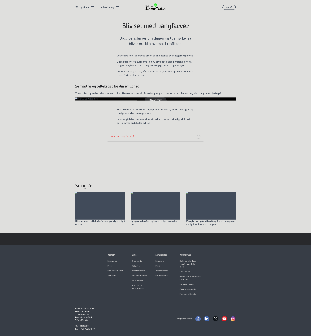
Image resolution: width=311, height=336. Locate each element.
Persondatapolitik (139, 275)
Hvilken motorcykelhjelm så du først (190, 278)
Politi (158, 266)
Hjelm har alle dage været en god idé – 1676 (188, 264)
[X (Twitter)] (215, 318)
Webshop (112, 275)
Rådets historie (138, 270)
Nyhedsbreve (137, 280)
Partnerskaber (162, 275)
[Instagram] (233, 318)
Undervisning (107, 7)
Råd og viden (82, 7)
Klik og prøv (155, 100)
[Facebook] (198, 318)
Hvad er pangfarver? (122, 136)
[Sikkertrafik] (155, 6)
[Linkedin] (206, 318)
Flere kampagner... (187, 284)
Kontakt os (112, 261)
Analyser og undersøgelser (138, 287)
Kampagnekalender (188, 289)
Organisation (137, 261)
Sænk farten (185, 271)
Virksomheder (162, 270)
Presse (110, 266)
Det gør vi (136, 266)
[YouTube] (224, 318)
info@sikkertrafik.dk (84, 317)
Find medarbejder (115, 270)
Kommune (160, 261)
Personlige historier (188, 294)
